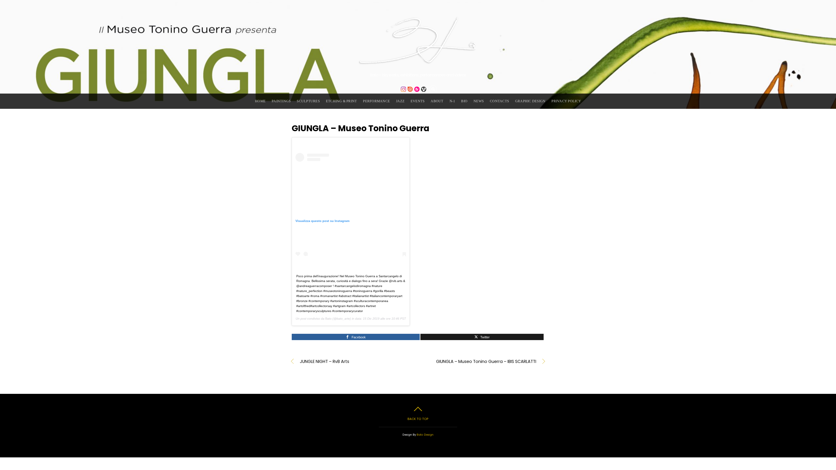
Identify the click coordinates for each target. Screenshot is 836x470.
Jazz (400, 101)
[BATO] (418, 61)
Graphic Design (530, 101)
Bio (464, 101)
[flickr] (417, 89)
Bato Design (425, 434)
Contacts (499, 101)
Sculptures (308, 101)
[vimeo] (423, 89)
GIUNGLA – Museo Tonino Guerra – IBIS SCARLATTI (481, 361)
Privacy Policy (566, 101)
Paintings (281, 101)
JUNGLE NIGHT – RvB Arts (324, 361)
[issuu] (410, 89)
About (437, 101)
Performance (376, 101)
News (479, 101)
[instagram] (403, 89)
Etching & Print (341, 101)
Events (418, 101)
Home (260, 101)
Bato (328, 318)
